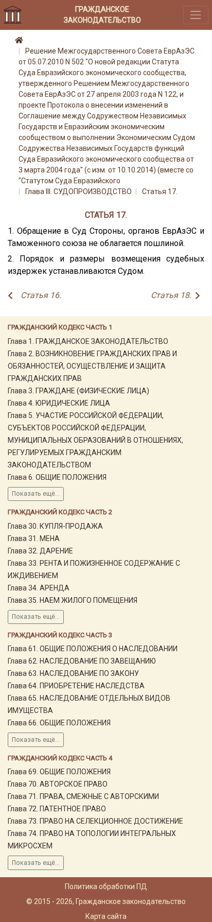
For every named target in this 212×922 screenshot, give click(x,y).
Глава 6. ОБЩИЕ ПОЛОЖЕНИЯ (57, 477)
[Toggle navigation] (195, 15)
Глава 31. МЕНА (34, 538)
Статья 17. (160, 191)
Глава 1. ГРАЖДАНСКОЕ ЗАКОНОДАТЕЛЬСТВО (88, 341)
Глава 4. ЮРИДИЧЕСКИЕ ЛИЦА (59, 403)
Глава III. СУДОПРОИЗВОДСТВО (78, 191)
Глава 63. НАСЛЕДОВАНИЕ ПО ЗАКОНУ (73, 673)
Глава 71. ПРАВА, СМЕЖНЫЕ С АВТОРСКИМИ (83, 796)
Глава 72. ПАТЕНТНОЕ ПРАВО (57, 809)
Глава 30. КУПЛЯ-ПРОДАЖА (55, 526)
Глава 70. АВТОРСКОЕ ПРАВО (58, 784)
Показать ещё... (36, 493)
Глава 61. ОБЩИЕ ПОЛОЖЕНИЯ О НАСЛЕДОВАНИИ (93, 649)
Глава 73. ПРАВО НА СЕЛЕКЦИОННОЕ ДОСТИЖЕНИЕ (95, 821)
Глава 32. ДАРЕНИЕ (40, 551)
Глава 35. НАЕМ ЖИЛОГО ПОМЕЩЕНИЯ (72, 600)
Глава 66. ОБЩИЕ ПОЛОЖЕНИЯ (59, 723)
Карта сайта (106, 916)
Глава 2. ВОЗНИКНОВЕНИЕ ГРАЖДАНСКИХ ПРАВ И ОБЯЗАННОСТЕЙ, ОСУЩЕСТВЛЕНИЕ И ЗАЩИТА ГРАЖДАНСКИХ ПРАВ (92, 366)
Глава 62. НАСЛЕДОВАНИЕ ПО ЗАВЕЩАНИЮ (82, 661)
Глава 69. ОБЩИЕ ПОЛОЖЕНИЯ (59, 772)
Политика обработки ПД (106, 886)
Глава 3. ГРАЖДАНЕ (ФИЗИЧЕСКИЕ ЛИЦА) (78, 391)
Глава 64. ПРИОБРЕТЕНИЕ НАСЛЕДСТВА (76, 686)
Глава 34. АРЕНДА (38, 588)
